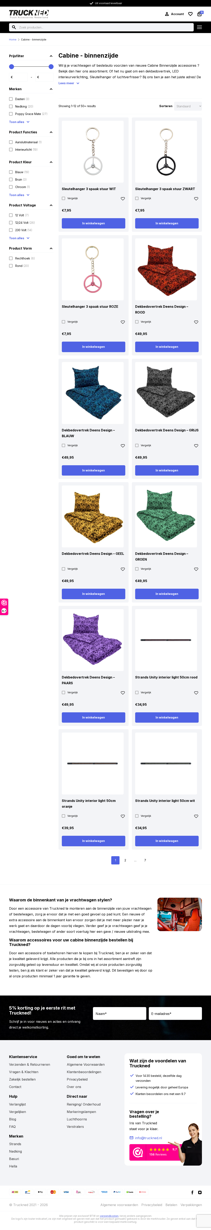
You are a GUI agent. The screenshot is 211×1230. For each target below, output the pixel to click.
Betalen (171, 1205)
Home (12, 39)
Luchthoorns (77, 1119)
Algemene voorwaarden (119, 1205)
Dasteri (22, 99)
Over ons (74, 1087)
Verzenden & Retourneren (29, 1064)
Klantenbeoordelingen (84, 1072)
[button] (122, 199)
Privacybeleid (77, 1079)
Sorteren (165, 106)
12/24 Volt (25, 222)
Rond (22, 266)
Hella (13, 1166)
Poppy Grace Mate (31, 114)
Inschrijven (192, 1025)
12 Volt (22, 215)
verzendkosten (109, 1215)
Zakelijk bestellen (22, 1079)
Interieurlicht (26, 149)
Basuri (14, 1159)
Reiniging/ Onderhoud (84, 1104)
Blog (12, 1119)
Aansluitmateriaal (28, 142)
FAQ (12, 1127)
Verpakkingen (191, 1205)
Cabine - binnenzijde (33, 39)
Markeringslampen (81, 1112)
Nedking (24, 106)
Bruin (21, 179)
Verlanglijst (17, 1104)
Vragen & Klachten (23, 1072)
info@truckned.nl (148, 1138)
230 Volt (23, 230)
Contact (15, 1087)
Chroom (22, 187)
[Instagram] (200, 1192)
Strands (15, 1144)
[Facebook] (192, 1192)
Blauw (22, 172)
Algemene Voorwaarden (86, 1064)
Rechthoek (25, 258)
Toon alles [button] (16, 122)
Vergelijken (17, 1112)
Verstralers (75, 1127)
